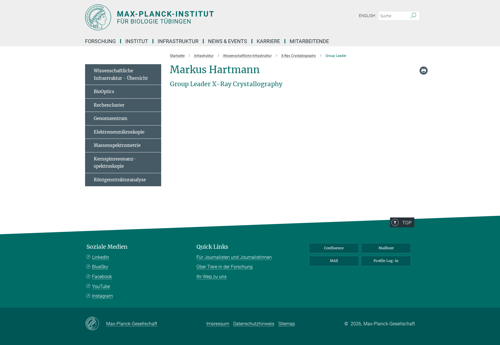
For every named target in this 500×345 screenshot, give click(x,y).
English (367, 15)
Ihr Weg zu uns (211, 276)
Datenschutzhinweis (253, 323)
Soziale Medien (107, 246)
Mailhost (386, 248)
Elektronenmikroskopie (119, 132)
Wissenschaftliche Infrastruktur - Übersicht (121, 74)
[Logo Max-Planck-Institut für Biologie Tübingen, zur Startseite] (193, 17)
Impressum (217, 323)
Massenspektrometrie (117, 145)
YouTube (101, 286)
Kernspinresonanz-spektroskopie (115, 162)
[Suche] (413, 16)
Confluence (334, 248)
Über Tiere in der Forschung (224, 267)
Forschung (100, 41)
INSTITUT (136, 41)
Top (406, 223)
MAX (334, 261)
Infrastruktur (178, 41)
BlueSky (100, 267)
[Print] (423, 70)
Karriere (268, 41)
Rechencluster (109, 105)
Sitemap (286, 323)
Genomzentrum (110, 118)
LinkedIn (100, 257)
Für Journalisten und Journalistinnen (234, 257)
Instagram (102, 296)
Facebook (102, 276)
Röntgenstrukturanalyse (120, 179)
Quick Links (212, 246)
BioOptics (104, 91)
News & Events (227, 41)
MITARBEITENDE (309, 41)
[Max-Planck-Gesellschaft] (95, 324)
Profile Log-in (386, 261)
